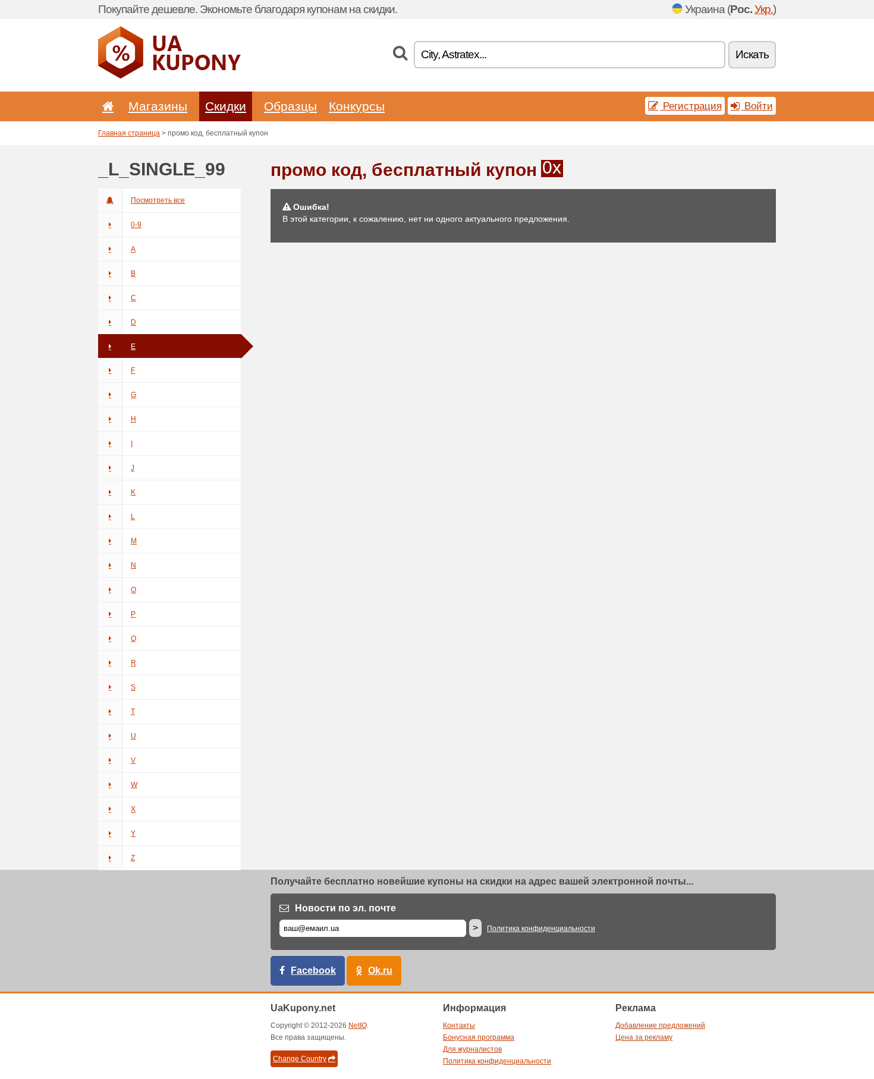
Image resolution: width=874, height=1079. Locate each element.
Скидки (225, 106)
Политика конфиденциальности (541, 928)
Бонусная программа (478, 1037)
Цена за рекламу (643, 1037)
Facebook (313, 970)
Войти (757, 106)
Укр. (763, 9)
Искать (752, 54)
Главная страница (129, 133)
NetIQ (357, 1025)
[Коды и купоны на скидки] (169, 76)
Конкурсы (357, 106)
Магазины (157, 106)
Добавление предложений (660, 1025)
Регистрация (691, 106)
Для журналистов (472, 1049)
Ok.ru (380, 970)
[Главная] (106, 106)
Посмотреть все (158, 200)
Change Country (299, 1059)
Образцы (290, 106)
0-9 (136, 225)
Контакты (459, 1025)
